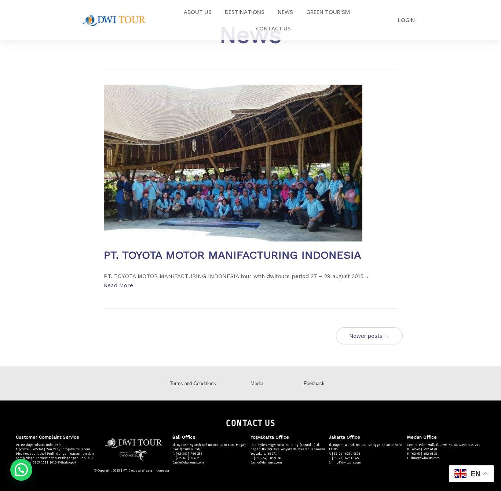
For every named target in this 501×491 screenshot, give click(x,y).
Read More (118, 285)
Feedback (314, 383)
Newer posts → (369, 335)
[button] (21, 470)
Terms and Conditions (193, 383)
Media (257, 383)
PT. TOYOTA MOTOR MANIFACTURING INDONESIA (232, 254)
